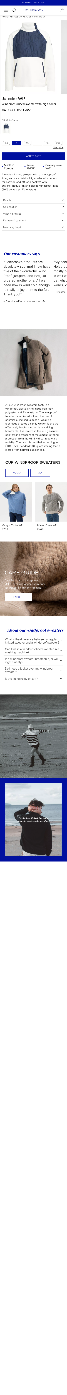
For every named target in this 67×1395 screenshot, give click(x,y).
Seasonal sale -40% (33, 2)
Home (5, 16)
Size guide (58, 147)
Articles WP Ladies (21, 16)
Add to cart (33, 156)
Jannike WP (40, 16)
